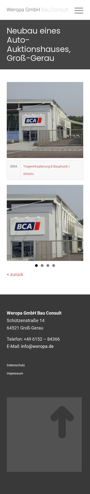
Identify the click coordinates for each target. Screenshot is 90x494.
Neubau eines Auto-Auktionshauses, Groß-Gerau (38, 44)
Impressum (15, 373)
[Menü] (76, 10)
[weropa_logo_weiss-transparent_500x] (37, 10)
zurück (16, 274)
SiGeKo (28, 174)
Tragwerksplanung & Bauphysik (45, 166)
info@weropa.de (37, 346)
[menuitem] (76, 10)
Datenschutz (16, 365)
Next (77, 221)
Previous (13, 221)
